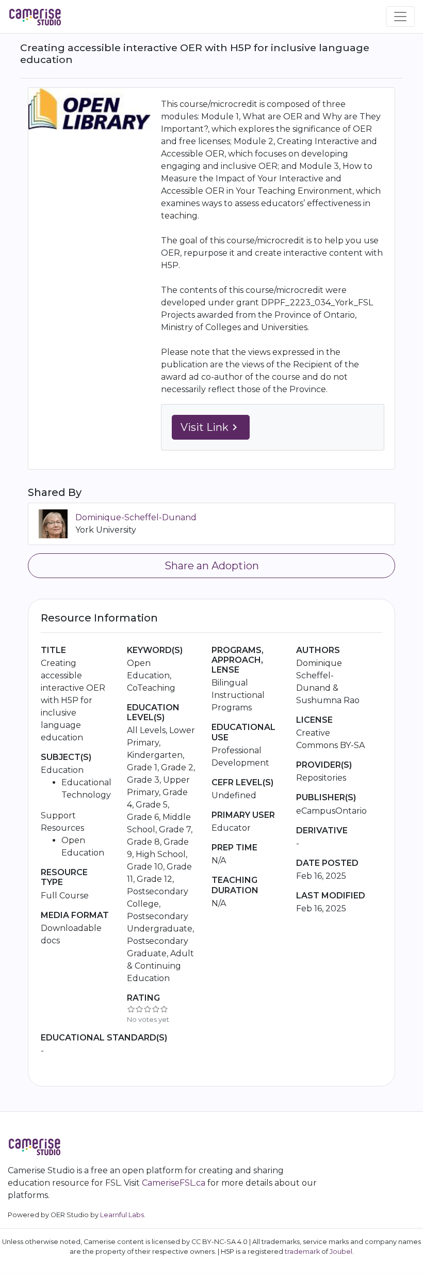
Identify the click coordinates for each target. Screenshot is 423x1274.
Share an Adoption (212, 566)
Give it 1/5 (131, 1009)
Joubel (341, 1251)
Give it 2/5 (139, 1009)
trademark (302, 1251)
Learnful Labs (122, 1215)
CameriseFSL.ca (173, 1183)
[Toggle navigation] (400, 16)
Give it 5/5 (164, 1009)
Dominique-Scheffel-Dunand (136, 517)
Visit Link (211, 427)
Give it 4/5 (156, 1009)
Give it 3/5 (147, 1009)
